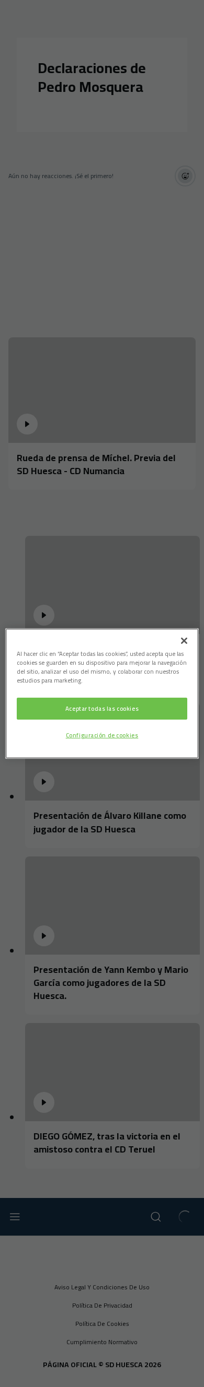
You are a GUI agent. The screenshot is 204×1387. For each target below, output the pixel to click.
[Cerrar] (184, 640)
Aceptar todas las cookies (102, 708)
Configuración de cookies (102, 735)
